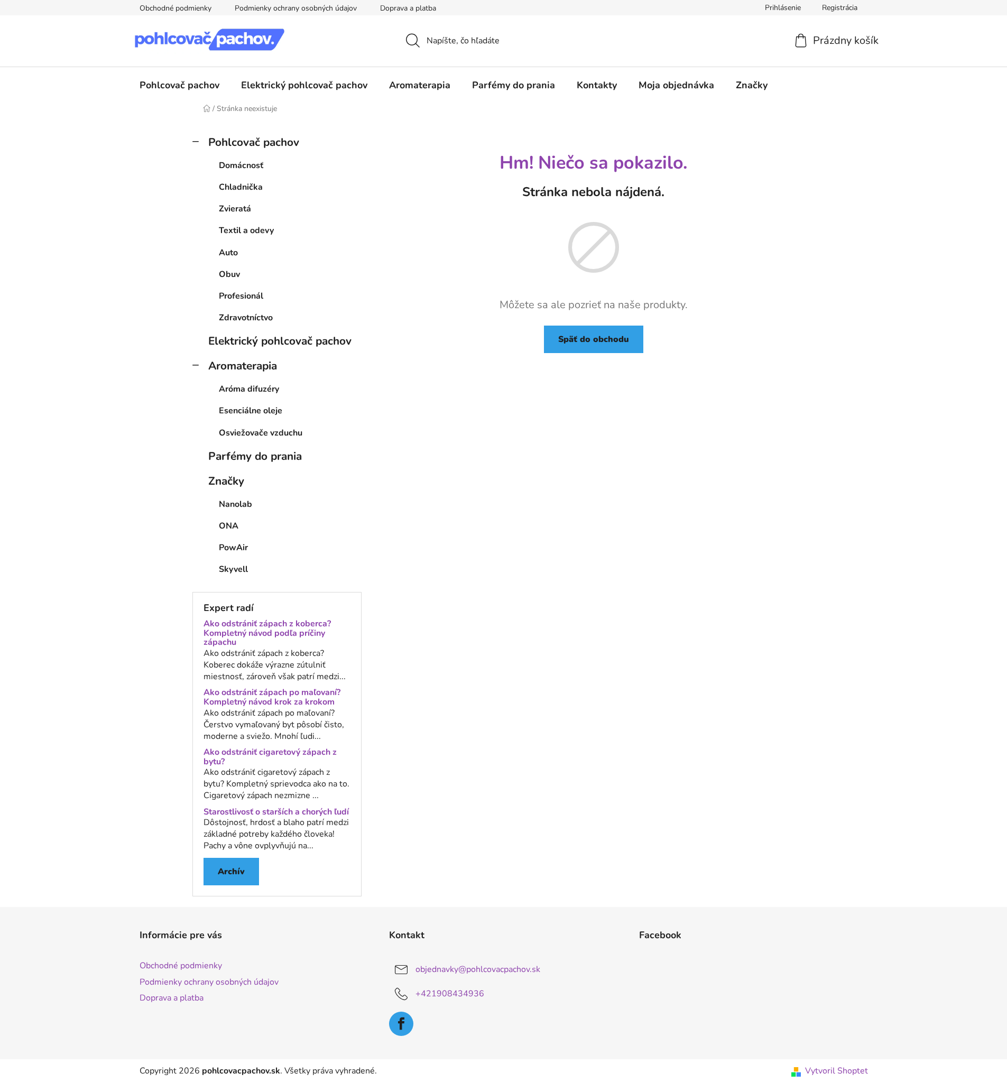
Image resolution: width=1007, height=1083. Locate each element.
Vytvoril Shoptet (836, 1071)
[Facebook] (401, 1024)
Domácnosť (241, 165)
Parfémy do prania (255, 456)
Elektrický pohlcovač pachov (280, 341)
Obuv (229, 274)
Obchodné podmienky (175, 8)
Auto (228, 252)
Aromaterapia (242, 365)
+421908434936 (449, 993)
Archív (231, 871)
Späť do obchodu (593, 339)
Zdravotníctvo (246, 317)
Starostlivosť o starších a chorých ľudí (276, 812)
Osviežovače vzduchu (260, 433)
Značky (226, 481)
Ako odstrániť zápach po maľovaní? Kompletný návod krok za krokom (272, 697)
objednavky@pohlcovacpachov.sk (477, 969)
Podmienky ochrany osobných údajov (296, 8)
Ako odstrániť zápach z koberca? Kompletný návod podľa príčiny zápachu (267, 633)
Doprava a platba (408, 8)
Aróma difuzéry (249, 389)
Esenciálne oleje (250, 410)
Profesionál (241, 296)
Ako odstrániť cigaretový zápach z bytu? (270, 757)
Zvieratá (235, 209)
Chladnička (241, 187)
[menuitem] (179, 85)
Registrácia (839, 8)
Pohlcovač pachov (253, 142)
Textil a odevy (246, 230)
